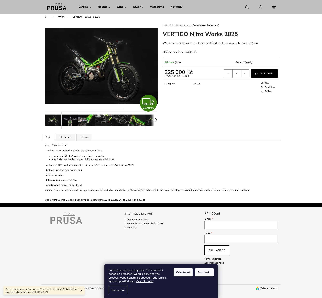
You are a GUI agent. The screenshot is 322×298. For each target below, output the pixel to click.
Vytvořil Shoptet (269, 287)
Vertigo (249, 62)
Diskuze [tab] (84, 137)
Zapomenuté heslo (214, 262)
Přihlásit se (217, 250)
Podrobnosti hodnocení (206, 25)
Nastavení (118, 290)
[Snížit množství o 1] (228, 74)
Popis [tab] (48, 137)
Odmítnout (183, 272)
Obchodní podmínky (137, 219)
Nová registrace (212, 258)
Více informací (144, 281)
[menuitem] (84, 7)
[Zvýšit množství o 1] (245, 74)
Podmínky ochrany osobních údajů (145, 223)
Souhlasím (204, 272)
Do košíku (266, 73)
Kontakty (132, 227)
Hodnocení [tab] (65, 137)
